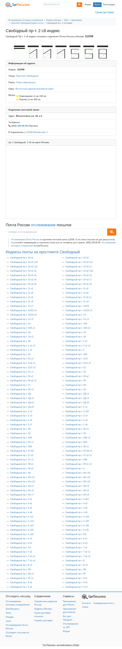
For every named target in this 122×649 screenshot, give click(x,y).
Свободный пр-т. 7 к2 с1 (77, 551)
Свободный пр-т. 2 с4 (76, 415)
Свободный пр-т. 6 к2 (21, 543)
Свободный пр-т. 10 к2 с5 (78, 275)
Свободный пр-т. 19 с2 (22, 336)
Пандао (10, 617)
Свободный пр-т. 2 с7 (21, 424)
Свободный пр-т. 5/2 (75, 534)
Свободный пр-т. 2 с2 (21, 411)
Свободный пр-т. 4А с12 (77, 477)
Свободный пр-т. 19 (75, 332)
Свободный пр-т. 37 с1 (22, 459)
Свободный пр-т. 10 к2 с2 (78, 266)
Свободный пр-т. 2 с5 (21, 420)
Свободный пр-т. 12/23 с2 (23, 310)
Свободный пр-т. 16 (20, 323)
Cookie (85, 607)
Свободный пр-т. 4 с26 (77, 525)
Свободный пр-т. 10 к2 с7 (78, 279)
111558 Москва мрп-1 (36, 132)
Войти (97, 4)
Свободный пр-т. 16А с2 (77, 328)
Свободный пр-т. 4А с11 (22, 477)
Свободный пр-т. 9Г (75, 573)
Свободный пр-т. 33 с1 (22, 442)
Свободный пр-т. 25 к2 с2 (23, 380)
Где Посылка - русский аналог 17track (61, 645)
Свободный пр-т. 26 (75, 380)
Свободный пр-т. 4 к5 (76, 508)
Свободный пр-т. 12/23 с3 (78, 310)
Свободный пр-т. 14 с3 (77, 319)
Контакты (86, 603)
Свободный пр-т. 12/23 (77, 306)
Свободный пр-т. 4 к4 (21, 508)
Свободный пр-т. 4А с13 (22, 481)
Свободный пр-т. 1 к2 (21, 350)
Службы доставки (43, 620)
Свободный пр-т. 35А (76, 442)
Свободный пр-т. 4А (20, 472)
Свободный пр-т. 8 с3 (76, 565)
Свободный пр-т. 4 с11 (21, 516)
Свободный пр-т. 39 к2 (21, 468)
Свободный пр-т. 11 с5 (21, 301)
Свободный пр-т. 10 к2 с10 (24, 262)
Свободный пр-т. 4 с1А (22, 521)
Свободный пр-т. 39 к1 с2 (78, 464)
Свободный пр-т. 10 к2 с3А (79, 270)
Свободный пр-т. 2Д (20, 393)
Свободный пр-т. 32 (20, 433)
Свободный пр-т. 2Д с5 (77, 402)
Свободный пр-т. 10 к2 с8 (23, 284)
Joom (8, 621)
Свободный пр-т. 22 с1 (22, 371)
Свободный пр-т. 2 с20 (77, 411)
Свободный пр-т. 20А (76, 354)
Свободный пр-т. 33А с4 (77, 437)
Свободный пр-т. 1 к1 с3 (77, 345)
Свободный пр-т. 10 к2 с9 (78, 284)
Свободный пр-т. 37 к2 (21, 455)
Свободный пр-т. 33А (21, 437)
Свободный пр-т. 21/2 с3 (22, 367)
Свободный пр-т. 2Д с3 (77, 398)
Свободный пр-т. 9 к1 (76, 578)
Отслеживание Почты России (25, 239)
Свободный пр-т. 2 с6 (76, 420)
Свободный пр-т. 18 (20, 332)
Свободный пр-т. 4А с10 (77, 472)
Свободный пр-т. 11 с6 (77, 301)
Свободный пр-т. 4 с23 (22, 525)
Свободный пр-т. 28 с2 (22, 389)
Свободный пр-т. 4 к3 (76, 503)
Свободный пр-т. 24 (75, 371)
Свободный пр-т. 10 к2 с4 (23, 275)
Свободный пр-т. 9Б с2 (22, 573)
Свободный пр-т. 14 (75, 314)
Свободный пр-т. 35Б (21, 446)
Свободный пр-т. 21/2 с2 (78, 363)
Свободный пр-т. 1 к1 (76, 341)
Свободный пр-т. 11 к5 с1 (78, 297)
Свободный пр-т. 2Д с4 (22, 402)
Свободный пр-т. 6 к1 (76, 538)
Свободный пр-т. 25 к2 (77, 376)
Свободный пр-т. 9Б (75, 569)
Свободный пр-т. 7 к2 (21, 551)
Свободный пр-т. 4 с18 (77, 516)
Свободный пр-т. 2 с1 (76, 407)
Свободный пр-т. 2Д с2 (22, 398)
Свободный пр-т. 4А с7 (22, 494)
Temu (8, 612)
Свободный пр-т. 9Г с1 (22, 578)
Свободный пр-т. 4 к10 (77, 499)
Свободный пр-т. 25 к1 (21, 376)
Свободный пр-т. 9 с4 (76, 587)
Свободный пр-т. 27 (20, 385)
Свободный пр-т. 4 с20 (77, 521)
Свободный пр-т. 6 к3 (76, 543)
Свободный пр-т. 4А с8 (77, 494)
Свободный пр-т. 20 (20, 354)
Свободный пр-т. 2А (75, 389)
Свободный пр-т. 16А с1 (22, 328)
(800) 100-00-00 (19, 125)
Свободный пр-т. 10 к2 (77, 257)
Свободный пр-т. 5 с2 (21, 538)
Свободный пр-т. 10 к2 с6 (23, 279)
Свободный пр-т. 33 (75, 433)
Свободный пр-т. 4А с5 (77, 490)
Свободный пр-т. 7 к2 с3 (77, 556)
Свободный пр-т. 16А (76, 323)
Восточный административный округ (35, 88)
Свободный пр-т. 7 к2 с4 (22, 560)
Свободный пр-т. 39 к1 (21, 464)
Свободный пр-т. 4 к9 (76, 512)
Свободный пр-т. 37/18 (22, 450)
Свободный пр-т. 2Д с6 (22, 407)
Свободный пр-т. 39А (76, 459)
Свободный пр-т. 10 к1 (21, 257)
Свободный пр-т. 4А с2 (22, 486)
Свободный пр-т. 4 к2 (21, 503)
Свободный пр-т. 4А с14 (77, 481)
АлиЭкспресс (12, 609)
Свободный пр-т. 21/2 (76, 358)
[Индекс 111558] (61, 52)
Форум (88, 4)
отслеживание (43, 225)
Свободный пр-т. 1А (75, 336)
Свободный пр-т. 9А (20, 569)
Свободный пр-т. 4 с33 (22, 534)
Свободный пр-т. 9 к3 (76, 582)
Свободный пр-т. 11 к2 (76, 288)
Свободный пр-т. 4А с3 (77, 486)
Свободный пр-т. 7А (20, 547)
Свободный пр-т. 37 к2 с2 (78, 455)
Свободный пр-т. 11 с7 (21, 306)
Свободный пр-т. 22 (75, 367)
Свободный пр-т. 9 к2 (21, 582)
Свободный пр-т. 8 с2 (21, 565)
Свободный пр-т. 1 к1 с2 (22, 345)
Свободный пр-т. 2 (75, 350)
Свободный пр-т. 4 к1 (21, 499)
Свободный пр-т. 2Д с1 (77, 393)
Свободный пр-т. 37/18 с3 (78, 450)
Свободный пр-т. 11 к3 (21, 292)
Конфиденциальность (103, 603)
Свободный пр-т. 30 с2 (77, 429)
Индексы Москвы (43, 609)
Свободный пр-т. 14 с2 (22, 319)
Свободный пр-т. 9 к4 (21, 587)
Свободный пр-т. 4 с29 (22, 529)
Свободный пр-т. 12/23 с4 (23, 314)
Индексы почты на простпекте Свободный (43, 252)
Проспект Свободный (27, 76)
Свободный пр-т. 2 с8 (76, 424)
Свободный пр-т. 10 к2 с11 (79, 262)
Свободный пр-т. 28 (75, 385)
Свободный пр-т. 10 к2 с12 (24, 266)
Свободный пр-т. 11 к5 (21, 297)
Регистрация (109, 4)
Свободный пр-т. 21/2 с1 (22, 363)
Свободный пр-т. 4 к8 (21, 512)
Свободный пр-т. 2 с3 (21, 415)
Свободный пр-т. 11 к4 (76, 292)
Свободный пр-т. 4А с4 (22, 490)
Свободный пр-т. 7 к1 (76, 547)
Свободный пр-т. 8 (75, 560)
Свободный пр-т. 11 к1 (21, 288)
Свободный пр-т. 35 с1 (77, 446)
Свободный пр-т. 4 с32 (77, 529)
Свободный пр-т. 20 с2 (22, 358)
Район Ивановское (26, 82)
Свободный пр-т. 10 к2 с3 (23, 270)
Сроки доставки (104, 12)
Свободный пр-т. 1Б (20, 341)
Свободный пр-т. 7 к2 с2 (22, 556)
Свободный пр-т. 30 (20, 429)
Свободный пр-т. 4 (75, 468)
